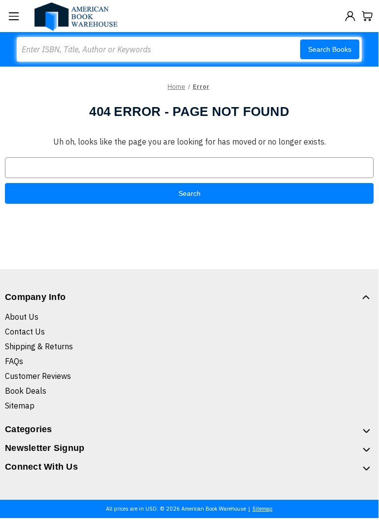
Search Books (329, 49)
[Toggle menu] (13, 16)
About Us (21, 317)
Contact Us (25, 331)
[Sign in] (350, 16)
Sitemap (19, 405)
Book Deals (25, 391)
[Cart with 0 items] (367, 16)
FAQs (14, 361)
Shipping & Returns (39, 346)
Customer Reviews (38, 376)
